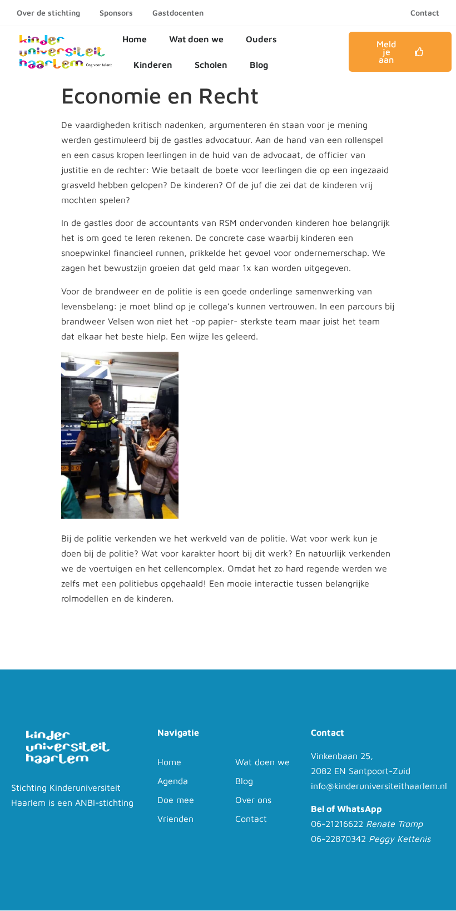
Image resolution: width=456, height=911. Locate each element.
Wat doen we (196, 39)
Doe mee (175, 800)
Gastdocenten (178, 12)
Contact (424, 12)
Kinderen (152, 65)
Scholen (211, 65)
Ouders (261, 39)
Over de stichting (48, 12)
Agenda (172, 781)
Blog (259, 65)
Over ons (253, 800)
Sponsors (116, 12)
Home (134, 39)
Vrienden (175, 819)
